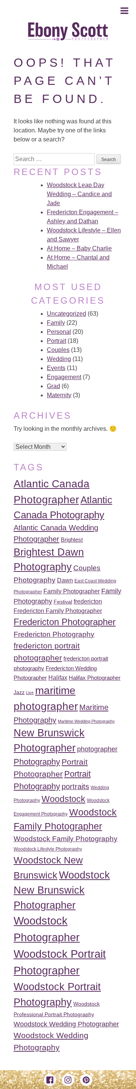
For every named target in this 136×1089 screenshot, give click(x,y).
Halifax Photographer (95, 678)
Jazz (19, 692)
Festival (63, 602)
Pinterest (86, 1080)
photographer (97, 749)
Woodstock (63, 799)
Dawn (65, 580)
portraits (75, 786)
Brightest (72, 540)
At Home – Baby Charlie (79, 248)
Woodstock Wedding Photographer (66, 1024)
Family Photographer (71, 591)
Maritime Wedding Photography (86, 721)
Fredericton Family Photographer (58, 611)
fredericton (88, 601)
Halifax (57, 677)
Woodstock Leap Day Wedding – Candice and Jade (79, 194)
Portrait (56, 341)
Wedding (59, 359)
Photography (37, 761)
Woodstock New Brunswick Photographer (62, 890)
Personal (59, 332)
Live (30, 692)
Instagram (68, 1080)
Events (56, 368)
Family (56, 322)
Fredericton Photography (54, 634)
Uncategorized (66, 313)
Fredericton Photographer (65, 622)
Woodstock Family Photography (65, 839)
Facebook (50, 1080)
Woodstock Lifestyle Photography (48, 849)
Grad (53, 386)
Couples (58, 350)
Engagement (64, 377)
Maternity (59, 395)
